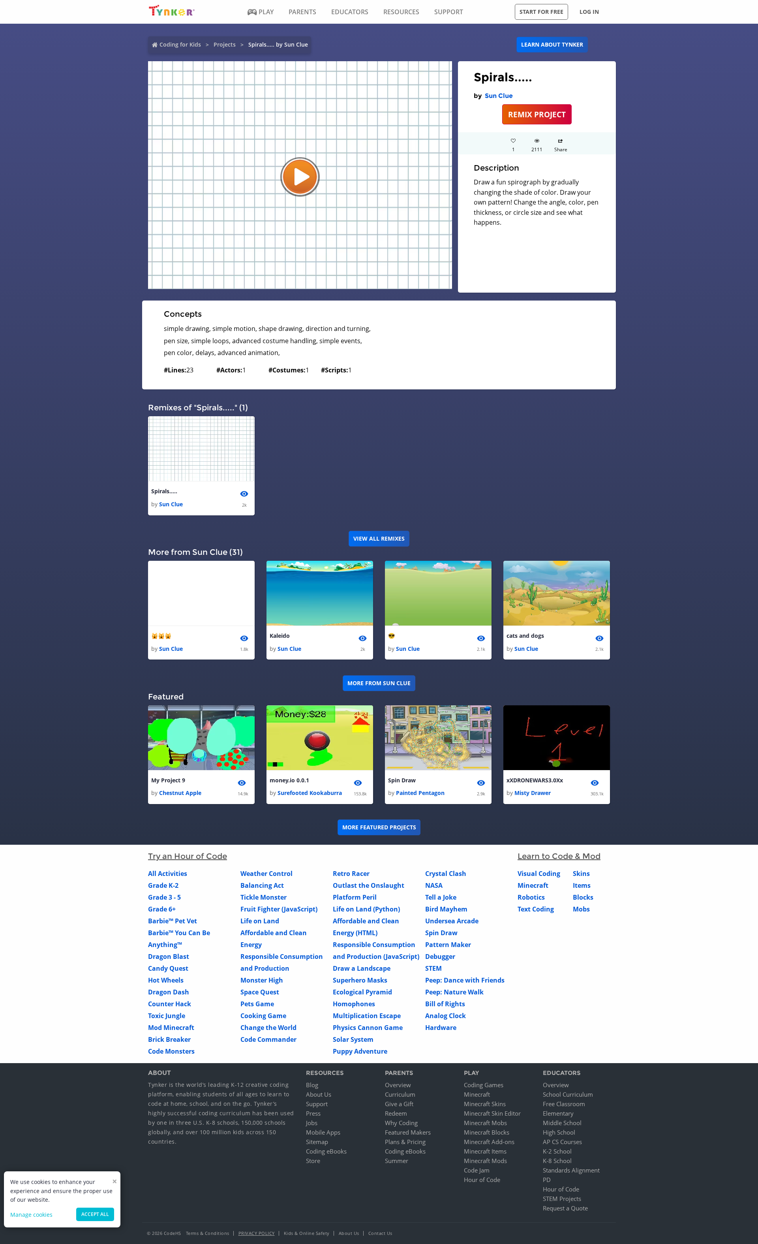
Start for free (541, 11)
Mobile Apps (323, 1132)
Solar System (353, 1039)
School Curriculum (568, 1094)
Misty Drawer (532, 793)
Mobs (581, 909)
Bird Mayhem (446, 909)
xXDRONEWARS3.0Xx (535, 780)
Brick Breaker (169, 1039)
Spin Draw (402, 780)
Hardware (440, 1027)
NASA (434, 885)
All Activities (167, 873)
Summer (396, 1161)
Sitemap (317, 1142)
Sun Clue (499, 96)
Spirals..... (164, 491)
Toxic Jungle (166, 1015)
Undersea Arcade (451, 921)
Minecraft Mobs (485, 1123)
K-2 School (557, 1151)
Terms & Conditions (207, 1233)
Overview (398, 1085)
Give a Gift (399, 1104)
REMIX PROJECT (537, 114)
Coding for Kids (180, 44)
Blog (312, 1085)
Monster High (261, 980)
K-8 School (557, 1161)
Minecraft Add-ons (489, 1142)
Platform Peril (355, 897)
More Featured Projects (379, 827)
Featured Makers (408, 1132)
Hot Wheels (166, 980)
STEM (433, 968)
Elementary (558, 1113)
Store (313, 1161)
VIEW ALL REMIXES (379, 538)
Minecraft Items (485, 1151)
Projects (225, 44)
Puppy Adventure (360, 1051)
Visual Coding (539, 873)
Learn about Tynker (552, 44)
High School (559, 1132)
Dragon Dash (168, 992)
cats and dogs (525, 635)
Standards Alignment (571, 1170)
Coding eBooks (326, 1151)
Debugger (440, 956)
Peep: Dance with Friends (465, 980)
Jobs (311, 1123)
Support (317, 1104)
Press (313, 1113)
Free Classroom (564, 1104)
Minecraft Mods (485, 1161)
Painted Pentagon (420, 793)
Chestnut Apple (180, 793)
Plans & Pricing (405, 1142)
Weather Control (266, 873)
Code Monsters (171, 1051)
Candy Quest (168, 968)
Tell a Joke (440, 897)
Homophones (354, 1004)
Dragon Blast (168, 956)
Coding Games (483, 1085)
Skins (581, 873)
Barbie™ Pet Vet (172, 921)
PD (547, 1180)
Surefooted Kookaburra (310, 793)
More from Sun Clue (379, 683)
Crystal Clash (445, 873)
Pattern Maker (448, 944)
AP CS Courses (562, 1142)
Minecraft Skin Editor (492, 1113)
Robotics (531, 897)
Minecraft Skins (485, 1104)
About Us (318, 1094)
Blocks (583, 897)
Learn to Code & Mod (559, 856)
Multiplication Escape (367, 1015)
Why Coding (401, 1123)
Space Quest (259, 992)
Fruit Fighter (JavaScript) (278, 909)
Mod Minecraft (171, 1027)
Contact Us (380, 1233)
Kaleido (280, 635)
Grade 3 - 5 (164, 897)
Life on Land (259, 921)
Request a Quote (565, 1208)
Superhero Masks (360, 980)
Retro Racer (351, 873)
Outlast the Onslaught (368, 885)
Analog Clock (445, 1015)
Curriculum (400, 1094)
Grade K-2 (163, 885)
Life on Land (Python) (366, 909)
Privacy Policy (256, 1233)
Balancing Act (262, 885)
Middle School (562, 1123)
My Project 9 (168, 780)
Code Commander (268, 1039)
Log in (589, 11)
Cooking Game (263, 1015)
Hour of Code (482, 1180)
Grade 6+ (162, 909)
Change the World (268, 1027)
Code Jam (477, 1170)
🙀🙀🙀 (161, 635)
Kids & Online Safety (307, 1233)
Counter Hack (169, 1004)
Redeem (396, 1113)
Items (582, 885)
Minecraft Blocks (486, 1132)
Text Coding (536, 909)
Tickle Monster (263, 897)
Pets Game (257, 1004)
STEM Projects (562, 1199)
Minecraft (533, 885)
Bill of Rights (445, 1004)
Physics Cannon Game (368, 1027)
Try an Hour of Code (187, 856)
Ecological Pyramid (362, 992)
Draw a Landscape (361, 968)
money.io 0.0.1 (289, 780)
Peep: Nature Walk (454, 992)
